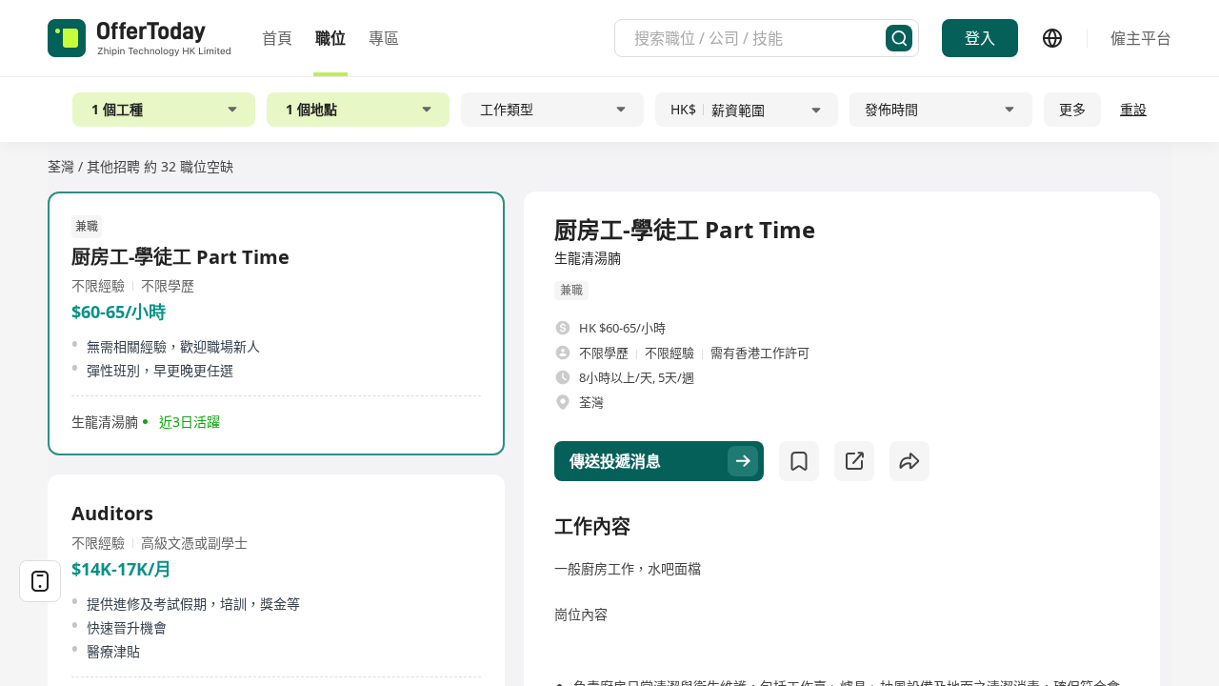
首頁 (277, 38)
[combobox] (760, 38)
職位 (330, 38)
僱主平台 (1140, 38)
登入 (980, 38)
